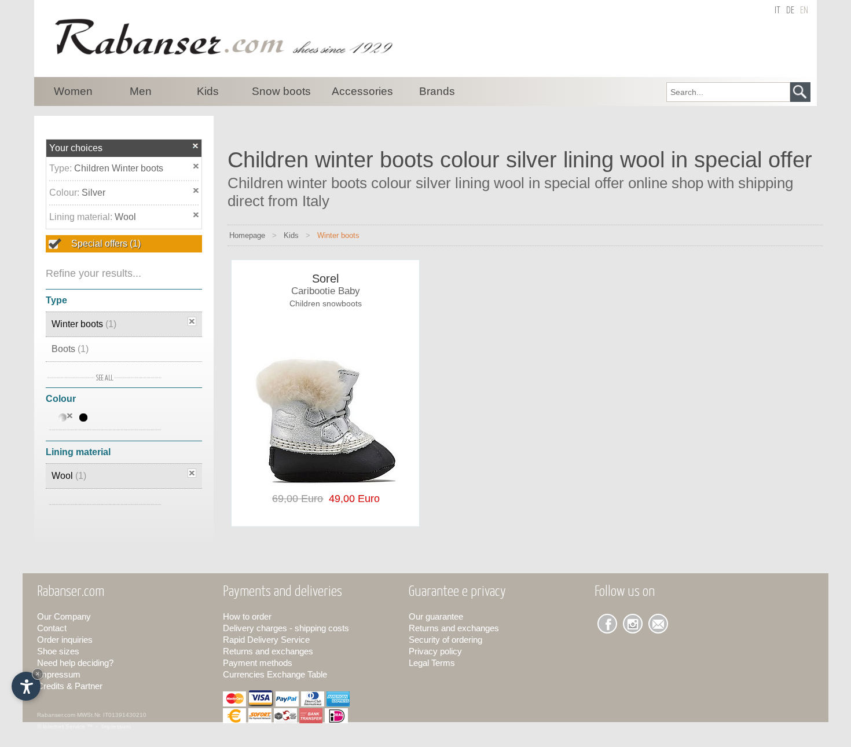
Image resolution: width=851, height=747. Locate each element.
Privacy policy (435, 651)
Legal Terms (432, 663)
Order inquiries (65, 640)
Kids (291, 235)
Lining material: (82, 217)
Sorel (325, 278)
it (777, 10)
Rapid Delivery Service (266, 640)
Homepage (247, 235)
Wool (125, 217)
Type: (61, 168)
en (804, 10)
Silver (93, 192)
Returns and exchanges (268, 651)
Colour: (65, 192)
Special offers (105, 243)
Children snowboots (325, 303)
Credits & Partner (69, 686)
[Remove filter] (192, 321)
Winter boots (84, 324)
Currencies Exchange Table (275, 674)
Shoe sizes (58, 651)
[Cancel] (196, 146)
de (790, 10)
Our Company (64, 616)
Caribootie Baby (325, 290)
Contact (52, 628)
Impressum (58, 674)
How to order (247, 616)
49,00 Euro (351, 498)
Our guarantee (436, 616)
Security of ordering (445, 640)
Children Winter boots (118, 168)
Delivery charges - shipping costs (286, 628)
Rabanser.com (56, 715)
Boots (70, 349)
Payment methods (257, 663)
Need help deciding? (75, 663)
